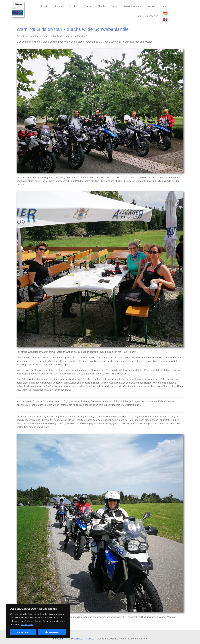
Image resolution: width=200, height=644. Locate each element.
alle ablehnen (23, 632)
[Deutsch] (165, 13)
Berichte (73, 6)
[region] (38, 621)
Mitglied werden (132, 6)
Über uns (58, 6)
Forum (163, 6)
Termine (87, 6)
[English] (165, 19)
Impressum (57, 638)
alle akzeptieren (52, 632)
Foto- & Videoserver (147, 16)
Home (44, 6)
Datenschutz (27, 624)
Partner (114, 6)
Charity (101, 6)
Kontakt (151, 6)
